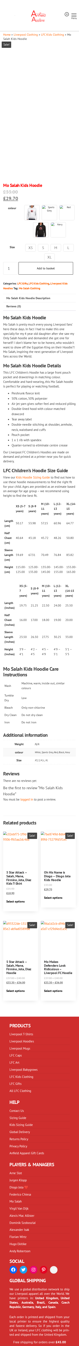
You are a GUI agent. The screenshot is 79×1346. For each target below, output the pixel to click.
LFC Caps (15, 1055)
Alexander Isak (19, 1229)
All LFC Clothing (20, 1091)
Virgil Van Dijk (18, 1208)
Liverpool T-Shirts (21, 1034)
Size (12, 247)
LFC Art (14, 1062)
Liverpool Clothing (26, 35)
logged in (26, 799)
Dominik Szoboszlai (22, 1223)
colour (12, 208)
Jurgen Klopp (18, 1180)
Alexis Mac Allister (21, 1215)
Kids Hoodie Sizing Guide (33, 477)
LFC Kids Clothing (52, 35)
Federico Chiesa (20, 1194)
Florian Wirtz (18, 1237)
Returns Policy (18, 1139)
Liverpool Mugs (19, 1048)
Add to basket (46, 268)
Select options (15, 901)
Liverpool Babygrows (23, 1069)
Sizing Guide (17, 1118)
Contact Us (16, 1111)
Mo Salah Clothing (29, 288)
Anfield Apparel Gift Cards (26, 1153)
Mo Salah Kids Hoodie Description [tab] (28, 298)
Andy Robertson (19, 1251)
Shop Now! (57, 10)
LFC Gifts (22, 283)
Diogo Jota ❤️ (18, 1187)
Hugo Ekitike (18, 1244)
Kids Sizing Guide (21, 1125)
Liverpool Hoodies (21, 1041)
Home (7, 35)
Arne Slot (15, 1173)
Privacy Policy (18, 1146)
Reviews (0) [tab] (13, 306)
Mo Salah (15, 1201)
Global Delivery (19, 1132)
